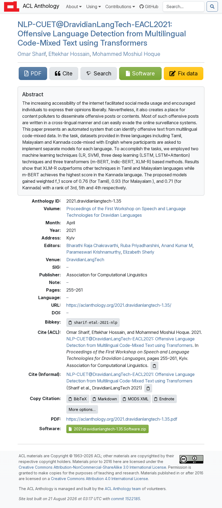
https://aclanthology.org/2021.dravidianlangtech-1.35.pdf (121, 419)
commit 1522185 (125, 498)
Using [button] (91, 6)
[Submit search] (212, 6)
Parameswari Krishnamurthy (93, 252)
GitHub (151, 6)
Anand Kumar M (176, 245)
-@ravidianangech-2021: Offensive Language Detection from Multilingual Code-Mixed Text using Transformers (102, 34)
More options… (82, 409)
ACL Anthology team (123, 488)
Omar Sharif (32, 54)
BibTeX (80, 399)
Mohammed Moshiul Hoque (126, 54)
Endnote (166, 399)
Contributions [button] (118, 6)
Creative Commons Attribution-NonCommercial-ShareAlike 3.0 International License (92, 467)
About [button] (72, 6)
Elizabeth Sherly (138, 252)
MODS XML (138, 399)
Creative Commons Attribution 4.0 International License (99, 478)
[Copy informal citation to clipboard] (148, 388)
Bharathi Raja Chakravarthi (92, 245)
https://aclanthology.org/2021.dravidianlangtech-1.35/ (118, 305)
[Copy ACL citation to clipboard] (154, 366)
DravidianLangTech (85, 259)
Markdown (107, 399)
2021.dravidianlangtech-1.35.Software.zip (109, 429)
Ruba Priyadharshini (139, 245)
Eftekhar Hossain (69, 54)
